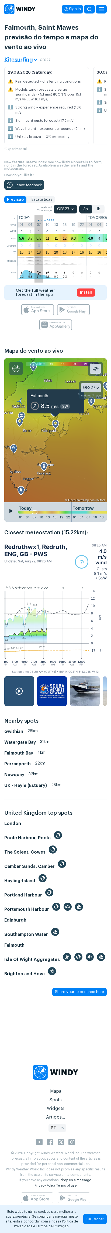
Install (86, 292)
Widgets (55, 1108)
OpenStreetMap (78, 500)
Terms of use (66, 1185)
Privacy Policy (45, 1185)
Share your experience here (79, 992)
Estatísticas (41, 200)
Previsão (15, 200)
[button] (91, 561)
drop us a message (76, 1180)
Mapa (55, 1091)
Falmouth (39, 395)
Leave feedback (28, 185)
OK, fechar (94, 1219)
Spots (55, 1100)
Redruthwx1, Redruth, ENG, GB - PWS (35, 550)
